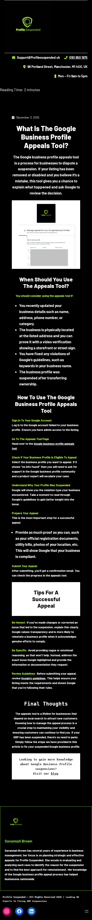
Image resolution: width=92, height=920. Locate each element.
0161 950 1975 (78, 57)
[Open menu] (86, 911)
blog (54, 773)
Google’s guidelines (33, 678)
